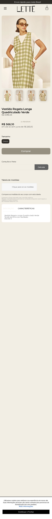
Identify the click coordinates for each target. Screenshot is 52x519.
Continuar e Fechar (26, 512)
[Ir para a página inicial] (26, 8)
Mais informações (34, 506)
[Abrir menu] (5, 8)
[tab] (9, 208)
